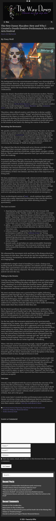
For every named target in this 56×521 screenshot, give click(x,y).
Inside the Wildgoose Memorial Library (15, 410)
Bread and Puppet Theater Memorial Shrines (24, 514)
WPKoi (34, 519)
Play (24, 408)
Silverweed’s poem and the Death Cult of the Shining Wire (33, 509)
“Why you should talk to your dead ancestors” (17, 490)
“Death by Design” (16, 512)
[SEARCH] (51, 21)
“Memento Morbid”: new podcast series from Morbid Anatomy (23, 492)
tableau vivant (34, 233)
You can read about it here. (31, 403)
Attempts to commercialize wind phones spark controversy (22, 485)
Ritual (28, 408)
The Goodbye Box (15, 505)
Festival (12, 408)
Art (4, 408)
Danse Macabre (30, 106)
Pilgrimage (18, 408)
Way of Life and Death (38, 408)
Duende (5, 505)
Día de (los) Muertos (22, 104)
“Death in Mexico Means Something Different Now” (19, 488)
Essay (7, 408)
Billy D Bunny (7, 509)
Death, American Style (10, 411)
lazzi (26, 196)
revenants (20, 135)
